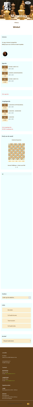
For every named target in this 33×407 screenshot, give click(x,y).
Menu (17, 22)
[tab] (16, 310)
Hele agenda (5, 94)
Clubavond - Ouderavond (15, 110)
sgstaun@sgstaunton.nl (10, 373)
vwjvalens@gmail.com (10, 380)
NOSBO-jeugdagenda (7, 129)
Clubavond (11, 117)
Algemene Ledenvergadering (15, 72)
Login (27, 3)
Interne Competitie (13, 66)
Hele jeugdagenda (6, 127)
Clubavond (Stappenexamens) (16, 104)
